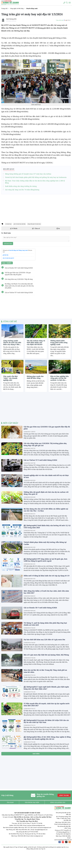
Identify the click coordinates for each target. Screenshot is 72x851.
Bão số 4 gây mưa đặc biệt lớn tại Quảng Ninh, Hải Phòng (46, 655)
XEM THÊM (36, 754)
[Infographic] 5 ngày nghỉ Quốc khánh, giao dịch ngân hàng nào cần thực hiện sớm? (46, 688)
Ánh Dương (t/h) (11, 19)
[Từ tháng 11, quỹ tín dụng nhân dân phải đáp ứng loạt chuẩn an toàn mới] (11, 628)
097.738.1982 (65, 795)
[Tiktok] (66, 842)
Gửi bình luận (8, 243)
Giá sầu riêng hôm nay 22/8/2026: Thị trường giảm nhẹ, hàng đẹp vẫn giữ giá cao (45, 444)
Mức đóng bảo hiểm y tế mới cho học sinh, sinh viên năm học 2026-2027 (46, 592)
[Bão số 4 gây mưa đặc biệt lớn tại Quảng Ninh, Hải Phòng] (11, 660)
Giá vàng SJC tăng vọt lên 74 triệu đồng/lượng (22, 190)
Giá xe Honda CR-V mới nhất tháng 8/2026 (40, 608)
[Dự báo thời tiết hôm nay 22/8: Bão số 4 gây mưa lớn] (11, 645)
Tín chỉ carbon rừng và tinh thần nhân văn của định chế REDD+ (36, 342)
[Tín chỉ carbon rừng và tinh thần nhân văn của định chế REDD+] (36, 331)
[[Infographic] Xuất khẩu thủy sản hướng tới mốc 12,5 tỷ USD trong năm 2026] (11, 530)
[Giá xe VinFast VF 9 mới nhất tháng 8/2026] (11, 465)
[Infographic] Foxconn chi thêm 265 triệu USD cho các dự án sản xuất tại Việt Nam (46, 721)
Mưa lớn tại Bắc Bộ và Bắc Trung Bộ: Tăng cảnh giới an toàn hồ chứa (45, 671)
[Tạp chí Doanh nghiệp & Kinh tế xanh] (10, 2)
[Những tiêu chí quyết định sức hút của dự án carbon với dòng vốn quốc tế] (11, 497)
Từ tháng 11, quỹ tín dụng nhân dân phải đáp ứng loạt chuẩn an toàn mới (45, 624)
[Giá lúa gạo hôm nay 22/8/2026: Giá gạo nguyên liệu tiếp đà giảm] (11, 432)
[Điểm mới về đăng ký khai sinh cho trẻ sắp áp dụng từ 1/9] (11, 581)
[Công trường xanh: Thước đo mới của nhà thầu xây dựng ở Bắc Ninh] (12, 331)
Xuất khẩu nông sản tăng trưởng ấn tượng (21, 186)
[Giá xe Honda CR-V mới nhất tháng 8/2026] (11, 613)
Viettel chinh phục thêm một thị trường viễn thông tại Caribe (45, 543)
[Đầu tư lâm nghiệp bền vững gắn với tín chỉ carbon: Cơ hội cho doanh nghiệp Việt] (60, 367)
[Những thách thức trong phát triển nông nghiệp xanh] (60, 331)
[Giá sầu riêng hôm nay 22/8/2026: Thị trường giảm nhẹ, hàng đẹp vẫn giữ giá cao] (11, 448)
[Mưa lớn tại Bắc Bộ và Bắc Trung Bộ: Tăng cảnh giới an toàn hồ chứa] (11, 675)
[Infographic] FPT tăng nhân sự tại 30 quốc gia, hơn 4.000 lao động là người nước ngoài (45, 560)
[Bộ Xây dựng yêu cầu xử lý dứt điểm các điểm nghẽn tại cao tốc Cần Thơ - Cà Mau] (11, 514)
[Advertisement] (36, 208)
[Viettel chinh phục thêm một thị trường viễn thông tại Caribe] (11, 547)
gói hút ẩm (5, 255)
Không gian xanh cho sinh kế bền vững (35, 377)
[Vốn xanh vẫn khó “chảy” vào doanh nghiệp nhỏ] (12, 367)
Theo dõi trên (59, 20)
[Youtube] (63, 842)
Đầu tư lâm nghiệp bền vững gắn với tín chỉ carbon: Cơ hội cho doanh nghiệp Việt (59, 378)
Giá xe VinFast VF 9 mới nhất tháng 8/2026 (40, 460)
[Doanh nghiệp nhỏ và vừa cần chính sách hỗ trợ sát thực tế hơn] (11, 480)
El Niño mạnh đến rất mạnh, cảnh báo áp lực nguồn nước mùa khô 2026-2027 (47, 704)
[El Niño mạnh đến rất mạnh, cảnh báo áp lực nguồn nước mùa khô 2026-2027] (11, 709)
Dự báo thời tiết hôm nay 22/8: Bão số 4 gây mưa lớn (44, 639)
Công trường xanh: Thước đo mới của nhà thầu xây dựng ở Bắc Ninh (12, 342)
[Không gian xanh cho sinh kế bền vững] (36, 367)
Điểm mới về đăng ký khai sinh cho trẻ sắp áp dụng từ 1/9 (46, 576)
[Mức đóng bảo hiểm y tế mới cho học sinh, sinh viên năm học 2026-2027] (11, 596)
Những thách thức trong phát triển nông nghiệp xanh (58, 342)
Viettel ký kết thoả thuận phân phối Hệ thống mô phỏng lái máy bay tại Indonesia (35, 177)
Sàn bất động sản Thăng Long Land (18, 250)
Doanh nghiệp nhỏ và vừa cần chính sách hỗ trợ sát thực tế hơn (46, 476)
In (59, 228)
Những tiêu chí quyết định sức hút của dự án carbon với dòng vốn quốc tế (46, 493)
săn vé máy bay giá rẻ (8, 258)
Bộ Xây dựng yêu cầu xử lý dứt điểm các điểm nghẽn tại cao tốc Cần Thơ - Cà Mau (46, 510)
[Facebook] (60, 842)
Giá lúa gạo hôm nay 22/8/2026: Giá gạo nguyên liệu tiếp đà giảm (47, 428)
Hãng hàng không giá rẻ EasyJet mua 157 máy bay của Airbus (28, 174)
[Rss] (70, 842)
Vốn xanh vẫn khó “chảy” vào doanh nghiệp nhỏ (10, 378)
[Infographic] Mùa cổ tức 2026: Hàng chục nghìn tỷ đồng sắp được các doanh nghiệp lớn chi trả (47, 738)
